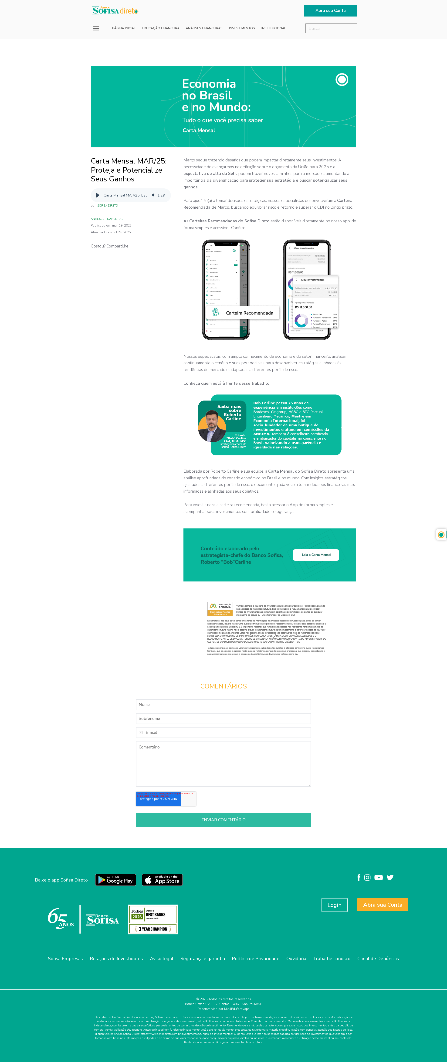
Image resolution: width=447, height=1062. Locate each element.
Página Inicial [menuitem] (123, 28)
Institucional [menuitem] (273, 28)
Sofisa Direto (107, 205)
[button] (97, 195)
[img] (153, 195)
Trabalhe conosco (331, 958)
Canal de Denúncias (378, 958)
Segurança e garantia (202, 958)
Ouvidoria (296, 958)
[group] (131, 195)
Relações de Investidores (116, 958)
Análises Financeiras (107, 219)
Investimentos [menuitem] (242, 28)
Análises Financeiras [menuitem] (204, 28)
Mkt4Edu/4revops (237, 1009)
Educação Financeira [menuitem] (160, 28)
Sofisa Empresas (65, 958)
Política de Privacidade (255, 958)
